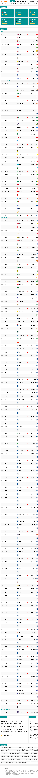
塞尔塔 (20, 37)
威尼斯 (32, 68)
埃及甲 (6, 147)
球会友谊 (6, 83)
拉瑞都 (20, 247)
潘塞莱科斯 (21, 188)
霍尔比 (32, 157)
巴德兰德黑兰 (33, 703)
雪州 (31, 602)
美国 (31, 463)
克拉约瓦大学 (33, 220)
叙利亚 (20, 541)
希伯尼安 (20, 433)
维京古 (32, 406)
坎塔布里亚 (33, 247)
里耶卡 (20, 426)
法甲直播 (12, 3)
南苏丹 (32, 117)
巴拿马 (20, 504)
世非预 (6, 117)
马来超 (6, 544)
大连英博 (20, 47)
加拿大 (32, 504)
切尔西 (20, 423)
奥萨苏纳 (32, 37)
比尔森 (20, 277)
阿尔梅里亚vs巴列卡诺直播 (21, 759)
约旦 (20, 595)
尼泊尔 (20, 605)
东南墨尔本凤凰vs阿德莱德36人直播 (7, 756)
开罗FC (20, 161)
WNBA (6, 507)
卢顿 (31, 423)
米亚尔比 (32, 284)
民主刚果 (32, 127)
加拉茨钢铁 (33, 659)
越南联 (6, 592)
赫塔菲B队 (32, 113)
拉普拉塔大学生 (21, 477)
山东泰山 (32, 51)
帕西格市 (32, 103)
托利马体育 (33, 514)
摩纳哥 (20, 264)
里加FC (20, 294)
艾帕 (31, 198)
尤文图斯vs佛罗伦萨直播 (24, 753)
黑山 (31, 686)
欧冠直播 (33, 3)
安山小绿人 (21, 558)
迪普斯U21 (21, 215)
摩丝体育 (32, 171)
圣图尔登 (32, 274)
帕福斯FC (21, 311)
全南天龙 (20, 561)
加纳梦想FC (21, 676)
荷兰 (31, 375)
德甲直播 (1, 3)
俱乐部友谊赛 (7, 44)
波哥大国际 (21, 517)
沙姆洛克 (32, 178)
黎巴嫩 (20, 342)
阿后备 (6, 321)
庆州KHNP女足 (33, 548)
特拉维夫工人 (21, 352)
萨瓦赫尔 (32, 615)
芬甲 (5, 683)
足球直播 (17, 1)
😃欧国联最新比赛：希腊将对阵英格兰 (7, 735)
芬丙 (5, 198)
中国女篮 (20, 44)
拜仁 (20, 64)
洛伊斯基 (20, 250)
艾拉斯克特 (33, 712)
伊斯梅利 (32, 619)
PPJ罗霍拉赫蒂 (21, 335)
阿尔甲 (6, 362)
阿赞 (31, 690)
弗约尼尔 (32, 446)
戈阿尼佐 (32, 396)
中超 (5, 47)
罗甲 (5, 659)
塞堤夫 (20, 362)
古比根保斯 (21, 271)
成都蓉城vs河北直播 (4, 750)
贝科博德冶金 (33, 130)
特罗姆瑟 (32, 409)
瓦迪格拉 (32, 646)
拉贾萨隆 (32, 338)
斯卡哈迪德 (33, 161)
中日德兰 (32, 426)
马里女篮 (32, 44)
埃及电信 (20, 619)
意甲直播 (9, 3)
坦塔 (31, 154)
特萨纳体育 (21, 147)
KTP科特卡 (21, 683)
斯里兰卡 (20, 107)
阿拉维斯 (20, 78)
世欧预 (6, 205)
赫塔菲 (32, 436)
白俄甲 (6, 636)
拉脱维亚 (32, 369)
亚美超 (6, 712)
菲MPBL (6, 86)
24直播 (5, 1)
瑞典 (31, 205)
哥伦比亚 (20, 467)
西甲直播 (5, 3)
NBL (5, 90)
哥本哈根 (20, 298)
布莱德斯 (20, 392)
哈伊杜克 (32, 301)
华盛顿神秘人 (33, 521)
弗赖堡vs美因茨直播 (12, 747)
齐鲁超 (6, 575)
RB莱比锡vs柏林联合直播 (25, 756)
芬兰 (20, 205)
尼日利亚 (20, 181)
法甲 (5, 71)
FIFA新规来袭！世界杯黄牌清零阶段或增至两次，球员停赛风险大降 (11, 721)
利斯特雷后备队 (21, 379)
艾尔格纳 (32, 642)
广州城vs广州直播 (4, 759)
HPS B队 (20, 338)
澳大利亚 (32, 541)
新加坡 (32, 531)
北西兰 (32, 355)
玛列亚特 (20, 154)
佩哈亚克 (20, 622)
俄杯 (5, 100)
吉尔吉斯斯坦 (21, 565)
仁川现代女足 (21, 548)
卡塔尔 (20, 34)
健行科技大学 (33, 524)
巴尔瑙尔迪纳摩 (21, 100)
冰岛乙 (6, 446)
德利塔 (32, 291)
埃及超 (6, 318)
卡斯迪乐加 (33, 443)
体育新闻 (27, 1)
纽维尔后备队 (33, 321)
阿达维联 (20, 113)
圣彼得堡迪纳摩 (21, 254)
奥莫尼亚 (20, 274)
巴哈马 (32, 460)
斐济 (31, 534)
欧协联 (6, 178)
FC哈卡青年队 (33, 250)
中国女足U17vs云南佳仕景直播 (6, 753)
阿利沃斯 (20, 110)
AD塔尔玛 (21, 450)
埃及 (20, 184)
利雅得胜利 (21, 61)
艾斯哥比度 (21, 396)
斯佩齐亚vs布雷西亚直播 (22, 762)
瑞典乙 (6, 271)
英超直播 (16, 3)
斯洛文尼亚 (33, 419)
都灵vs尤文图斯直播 (4, 762)
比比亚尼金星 (33, 676)
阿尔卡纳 (20, 642)
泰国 (20, 534)
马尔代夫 (32, 164)
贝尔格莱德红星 (33, 277)
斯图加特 (32, 64)
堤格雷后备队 (21, 389)
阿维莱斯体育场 (21, 325)
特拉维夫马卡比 (21, 237)
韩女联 (6, 548)
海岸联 (32, 240)
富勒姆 (20, 440)
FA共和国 (20, 134)
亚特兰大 (32, 352)
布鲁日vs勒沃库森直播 (29, 750)
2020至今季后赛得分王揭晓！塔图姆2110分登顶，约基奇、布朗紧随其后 (12, 729)
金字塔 (20, 318)
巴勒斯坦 (32, 107)
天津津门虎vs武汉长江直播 (13, 762)
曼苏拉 (32, 622)
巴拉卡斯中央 (33, 477)
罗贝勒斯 (32, 538)
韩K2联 (6, 558)
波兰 (31, 372)
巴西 (20, 470)
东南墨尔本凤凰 (21, 90)
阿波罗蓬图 (33, 188)
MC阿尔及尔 (21, 453)
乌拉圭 (20, 460)
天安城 (32, 561)
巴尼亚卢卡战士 (21, 406)
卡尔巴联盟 (33, 629)
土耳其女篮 (33, 191)
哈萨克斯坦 (21, 164)
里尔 (20, 71)
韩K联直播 (20, 3)
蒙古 (20, 571)
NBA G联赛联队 (33, 578)
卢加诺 (32, 237)
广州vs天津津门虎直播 (11, 759)
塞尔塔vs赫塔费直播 (34, 756)
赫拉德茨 (20, 304)
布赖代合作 (33, 61)
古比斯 (20, 178)
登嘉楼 (20, 602)
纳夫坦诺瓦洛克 (33, 656)
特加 (20, 198)
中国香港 (32, 568)
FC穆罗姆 (32, 257)
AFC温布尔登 (33, 440)
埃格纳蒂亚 (33, 281)
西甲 (5, 37)
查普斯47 (20, 208)
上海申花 (20, 51)
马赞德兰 (20, 703)
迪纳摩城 (32, 311)
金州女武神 (33, 507)
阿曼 (31, 137)
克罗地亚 (20, 369)
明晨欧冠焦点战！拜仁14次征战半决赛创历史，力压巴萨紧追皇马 (11, 720)
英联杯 (6, 423)
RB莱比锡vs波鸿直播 (12, 750)
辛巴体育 (20, 240)
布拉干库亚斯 (33, 86)
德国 (20, 375)
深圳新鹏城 (21, 54)
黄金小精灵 (21, 690)
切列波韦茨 (33, 140)
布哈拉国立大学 (21, 130)
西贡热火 (32, 592)
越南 (31, 571)
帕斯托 (32, 517)
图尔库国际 (33, 298)
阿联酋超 (6, 629)
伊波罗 (20, 328)
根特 (31, 433)
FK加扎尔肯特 (21, 632)
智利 (20, 463)
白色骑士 (20, 446)
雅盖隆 (32, 223)
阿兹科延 (32, 110)
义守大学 (20, 524)
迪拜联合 (20, 629)
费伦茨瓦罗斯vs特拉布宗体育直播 (31, 759)
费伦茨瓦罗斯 (21, 399)
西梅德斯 (32, 318)
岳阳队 (20, 585)
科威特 (32, 605)
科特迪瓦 (32, 201)
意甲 (5, 68)
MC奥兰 (32, 453)
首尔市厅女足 (33, 551)
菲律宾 (32, 595)
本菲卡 (32, 345)
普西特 (32, 335)
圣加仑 (20, 355)
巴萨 (20, 41)
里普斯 (32, 208)
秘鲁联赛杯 (7, 450)
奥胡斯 (20, 345)
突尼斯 (20, 365)
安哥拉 (20, 127)
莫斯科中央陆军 (33, 649)
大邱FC (32, 558)
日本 (31, 93)
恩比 (20, 646)
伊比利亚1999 (21, 223)
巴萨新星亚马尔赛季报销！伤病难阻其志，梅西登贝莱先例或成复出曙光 (12, 723)
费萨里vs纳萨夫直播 (17, 756)
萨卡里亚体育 (21, 171)
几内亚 (20, 117)
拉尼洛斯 (20, 487)
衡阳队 (32, 585)
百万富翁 (32, 487)
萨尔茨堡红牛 (21, 284)
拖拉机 (32, 693)
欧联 (5, 220)
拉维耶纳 (32, 147)
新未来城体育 (33, 707)
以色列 (20, 372)
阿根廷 (20, 480)
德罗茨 (20, 257)
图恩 (20, 227)
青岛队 (20, 575)
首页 (12, 1)
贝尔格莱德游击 (21, 436)
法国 (20, 419)
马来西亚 (20, 568)
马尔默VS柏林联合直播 (20, 747)
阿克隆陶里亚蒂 (21, 649)
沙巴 (20, 544)
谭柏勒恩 (20, 211)
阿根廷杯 (6, 477)
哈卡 (31, 683)
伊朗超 (6, 693)
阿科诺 (32, 362)
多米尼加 (32, 470)
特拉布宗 (32, 399)
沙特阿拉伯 (21, 93)
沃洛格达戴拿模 (33, 254)
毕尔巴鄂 (32, 41)
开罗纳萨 (20, 615)
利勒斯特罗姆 (21, 281)
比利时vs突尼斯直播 (4, 747)
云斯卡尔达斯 (21, 514)
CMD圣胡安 (21, 443)
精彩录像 (32, 1)
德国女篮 (20, 191)
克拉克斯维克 (33, 294)
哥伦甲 (6, 487)
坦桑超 (6, 144)
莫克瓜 (32, 450)
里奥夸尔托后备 (33, 382)
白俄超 (6, 656)
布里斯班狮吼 (33, 83)
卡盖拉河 (32, 144)
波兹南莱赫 (33, 227)
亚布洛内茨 (21, 230)
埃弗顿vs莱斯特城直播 (15, 753)
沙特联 (6, 61)
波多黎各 (32, 480)
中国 (31, 34)
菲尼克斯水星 (21, 521)
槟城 (31, 544)
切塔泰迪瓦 (21, 83)
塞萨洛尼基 (33, 308)
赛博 (31, 215)
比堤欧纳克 (33, 392)
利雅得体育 (21, 707)
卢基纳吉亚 (21, 140)
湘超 (5, 585)
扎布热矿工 (33, 264)
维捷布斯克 (21, 656)
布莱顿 (20, 409)
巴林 (20, 137)
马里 (20, 201)
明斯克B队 (32, 636)
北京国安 (32, 47)
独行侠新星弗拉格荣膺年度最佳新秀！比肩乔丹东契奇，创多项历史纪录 (12, 726)
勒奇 (31, 211)
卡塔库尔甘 (33, 120)
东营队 (32, 575)
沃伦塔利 (20, 659)
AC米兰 (20, 68)
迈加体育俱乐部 (21, 157)
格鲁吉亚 (20, 686)
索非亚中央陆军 (21, 348)
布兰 (20, 308)
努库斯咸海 (21, 120)
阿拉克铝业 (21, 700)
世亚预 (6, 34)
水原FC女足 (21, 551)
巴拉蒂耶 (20, 612)
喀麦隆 (32, 181)
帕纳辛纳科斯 (33, 304)
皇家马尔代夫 (33, 174)
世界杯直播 (29, 3)
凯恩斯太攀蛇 (33, 90)
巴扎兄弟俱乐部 (21, 174)
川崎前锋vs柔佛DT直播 (20, 750)
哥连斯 (32, 271)
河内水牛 (20, 592)
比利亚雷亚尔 (33, 78)
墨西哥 (32, 467)
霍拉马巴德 (33, 700)
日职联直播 (24, 3)
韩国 (31, 342)
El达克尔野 (33, 612)
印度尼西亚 (21, 531)
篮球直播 (22, 1)
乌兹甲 (6, 120)
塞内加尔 (32, 184)
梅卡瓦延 (20, 86)
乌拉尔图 (20, 712)
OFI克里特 (32, 348)
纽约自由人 (21, 507)
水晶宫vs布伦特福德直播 (29, 747)
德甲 (5, 64)
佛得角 (32, 365)
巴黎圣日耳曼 (33, 71)
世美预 (6, 460)
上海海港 (32, 54)
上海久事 (20, 578)
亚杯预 (6, 107)
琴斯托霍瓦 (21, 301)
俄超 (5, 649)
